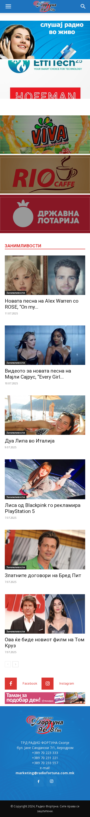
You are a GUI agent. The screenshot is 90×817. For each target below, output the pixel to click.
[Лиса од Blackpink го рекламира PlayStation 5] (45, 479)
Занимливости (15, 292)
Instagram (66, 683)
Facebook (30, 683)
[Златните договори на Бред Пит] (45, 549)
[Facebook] (11, 684)
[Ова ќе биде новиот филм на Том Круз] (45, 614)
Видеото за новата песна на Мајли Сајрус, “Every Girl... (38, 374)
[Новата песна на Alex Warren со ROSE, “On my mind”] (45, 275)
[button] (8, 6)
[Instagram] (48, 684)
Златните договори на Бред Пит (43, 575)
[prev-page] (8, 664)
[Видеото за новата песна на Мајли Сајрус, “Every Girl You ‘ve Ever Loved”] (45, 345)
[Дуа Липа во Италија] (45, 415)
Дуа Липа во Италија (29, 441)
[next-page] (15, 664)
